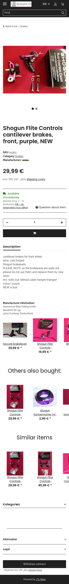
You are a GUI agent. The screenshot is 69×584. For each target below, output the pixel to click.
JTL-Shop (41, 579)
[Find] (63, 13)
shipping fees (35, 570)
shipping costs (36, 179)
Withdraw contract (34, 564)
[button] (55, 4)
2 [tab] (36, 109)
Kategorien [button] (11, 504)
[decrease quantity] (7, 222)
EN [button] (44, 4)
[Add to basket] (6, 36)
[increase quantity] (62, 222)
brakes (19, 156)
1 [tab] (33, 109)
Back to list (11, 26)
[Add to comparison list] (58, 45)
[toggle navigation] (5, 2)
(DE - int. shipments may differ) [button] (15, 206)
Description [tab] (11, 247)
